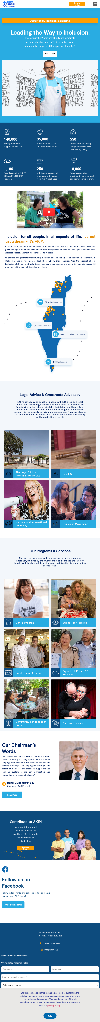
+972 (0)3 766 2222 (51, 943)
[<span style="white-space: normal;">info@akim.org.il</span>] (42, 950)
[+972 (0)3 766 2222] (41, 943)
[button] (95, 4)
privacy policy (53, 1005)
